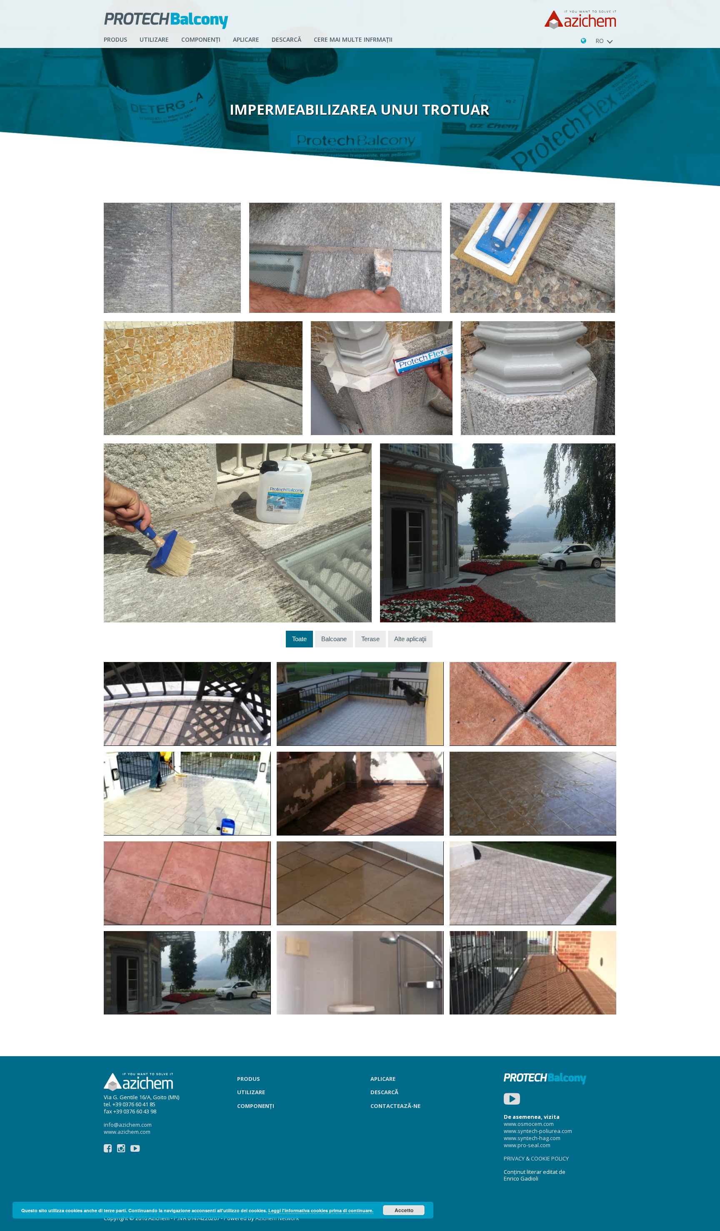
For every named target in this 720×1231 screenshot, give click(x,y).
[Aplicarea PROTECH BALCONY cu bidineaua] (238, 532)
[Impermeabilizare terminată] (497, 532)
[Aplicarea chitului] (532, 258)
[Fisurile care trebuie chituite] (172, 258)
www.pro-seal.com (527, 1145)
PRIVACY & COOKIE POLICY (536, 1158)
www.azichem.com (127, 1131)
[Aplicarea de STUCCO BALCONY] (345, 258)
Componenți (200, 39)
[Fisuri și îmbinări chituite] (203, 378)
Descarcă (286, 39)
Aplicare (382, 1078)
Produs (115, 39)
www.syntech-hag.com (532, 1138)
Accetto (404, 1210)
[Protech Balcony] (166, 20)
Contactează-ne (395, 1106)
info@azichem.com (128, 1124)
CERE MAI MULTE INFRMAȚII (353, 39)
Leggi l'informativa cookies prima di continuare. (320, 1210)
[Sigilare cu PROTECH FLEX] (381, 378)
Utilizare (154, 39)
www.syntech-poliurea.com (538, 1131)
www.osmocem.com (529, 1124)
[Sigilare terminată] (538, 378)
